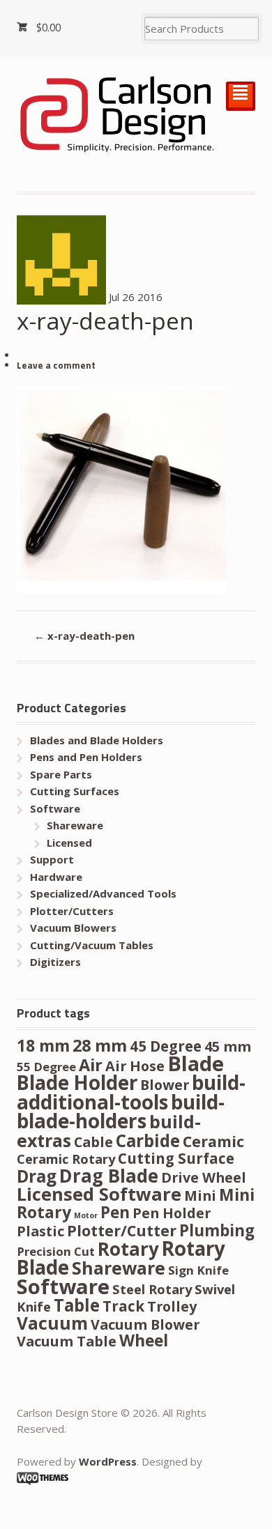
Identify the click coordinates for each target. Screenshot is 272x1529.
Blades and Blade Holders (96, 740)
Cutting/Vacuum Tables (91, 945)
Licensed (69, 843)
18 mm (43, 1046)
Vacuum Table (66, 1341)
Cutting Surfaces (74, 791)
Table (77, 1304)
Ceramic (213, 1141)
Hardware (56, 877)
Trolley (172, 1306)
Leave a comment (56, 365)
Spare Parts (61, 774)
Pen (115, 1212)
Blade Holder (77, 1082)
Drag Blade (108, 1175)
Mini (200, 1195)
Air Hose (135, 1066)
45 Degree (166, 1046)
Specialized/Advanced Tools (103, 893)
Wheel (143, 1340)
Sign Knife (198, 1270)
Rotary (128, 1248)
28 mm (100, 1045)
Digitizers (55, 962)
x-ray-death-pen (84, 636)
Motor (86, 1215)
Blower (164, 1084)
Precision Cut (56, 1251)
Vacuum (52, 1323)
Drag (36, 1176)
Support (52, 859)
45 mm (227, 1046)
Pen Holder (172, 1213)
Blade (195, 1063)
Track (123, 1306)
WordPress (108, 1461)
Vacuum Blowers (73, 928)
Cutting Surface (176, 1158)
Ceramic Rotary (66, 1158)
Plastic (40, 1231)
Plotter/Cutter (121, 1230)
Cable (93, 1141)
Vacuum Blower (145, 1324)
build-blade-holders (121, 1112)
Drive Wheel (203, 1177)
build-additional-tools (131, 1092)
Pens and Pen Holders (86, 757)
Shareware (75, 825)
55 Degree (46, 1067)
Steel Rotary (152, 1289)
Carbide (148, 1140)
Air (91, 1065)
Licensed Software (99, 1194)
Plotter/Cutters (72, 911)
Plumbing (217, 1230)
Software (55, 808)
